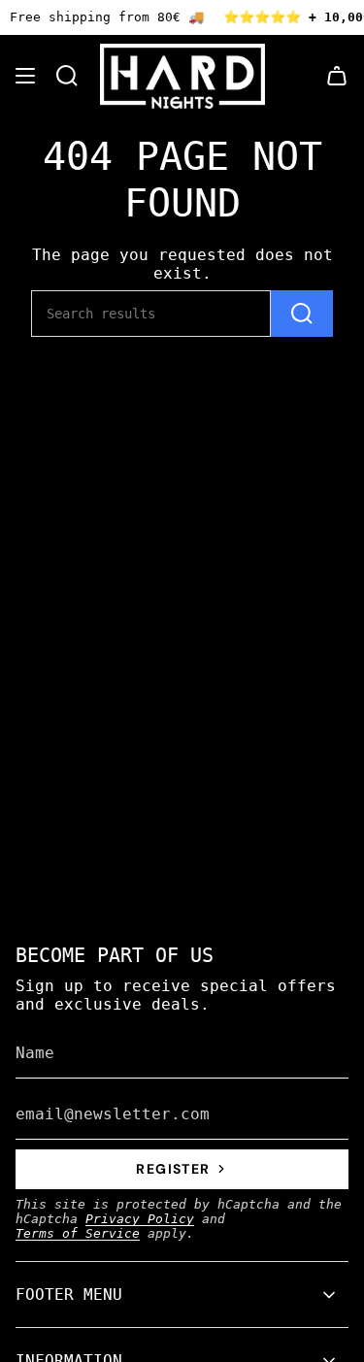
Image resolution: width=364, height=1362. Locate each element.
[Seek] (302, 313)
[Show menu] (25, 76)
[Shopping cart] (336, 76)
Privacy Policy (139, 1219)
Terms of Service (78, 1233)
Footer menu (69, 1294)
